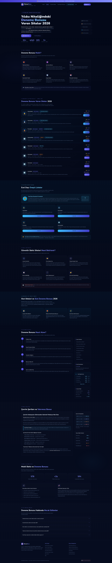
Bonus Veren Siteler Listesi (80, 344)
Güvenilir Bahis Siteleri (80, 348)
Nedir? (43, 4)
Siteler (47, 4)
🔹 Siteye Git (38, 230)
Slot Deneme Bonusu (72, 545)
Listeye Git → (87, 4)
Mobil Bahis (78, 357)
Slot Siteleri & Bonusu (61, 4)
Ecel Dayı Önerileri (72, 553)
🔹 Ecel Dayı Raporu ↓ (37, 35)
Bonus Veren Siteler (48, 547)
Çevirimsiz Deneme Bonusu (73, 548)
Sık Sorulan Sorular (79, 359)
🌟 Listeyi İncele (26, 35)
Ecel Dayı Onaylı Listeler (80, 346)
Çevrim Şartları (78, 354)
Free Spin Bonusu (72, 552)
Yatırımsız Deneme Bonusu (73, 547)
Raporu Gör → (82, 384)
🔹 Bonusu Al (86, 115)
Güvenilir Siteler (53, 4)
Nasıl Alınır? (78, 352)
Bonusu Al (87, 149)
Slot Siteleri (71, 550)
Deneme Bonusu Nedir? (80, 341)
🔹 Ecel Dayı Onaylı (70, 4)
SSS (76, 4)
